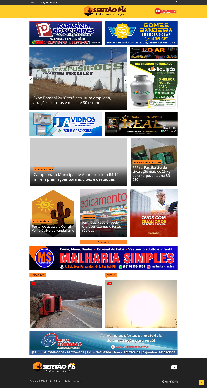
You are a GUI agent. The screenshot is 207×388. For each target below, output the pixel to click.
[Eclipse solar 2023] (141, 304)
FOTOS (110, 275)
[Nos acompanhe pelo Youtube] (174, 368)
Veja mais (103, 242)
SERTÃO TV (37, 275)
